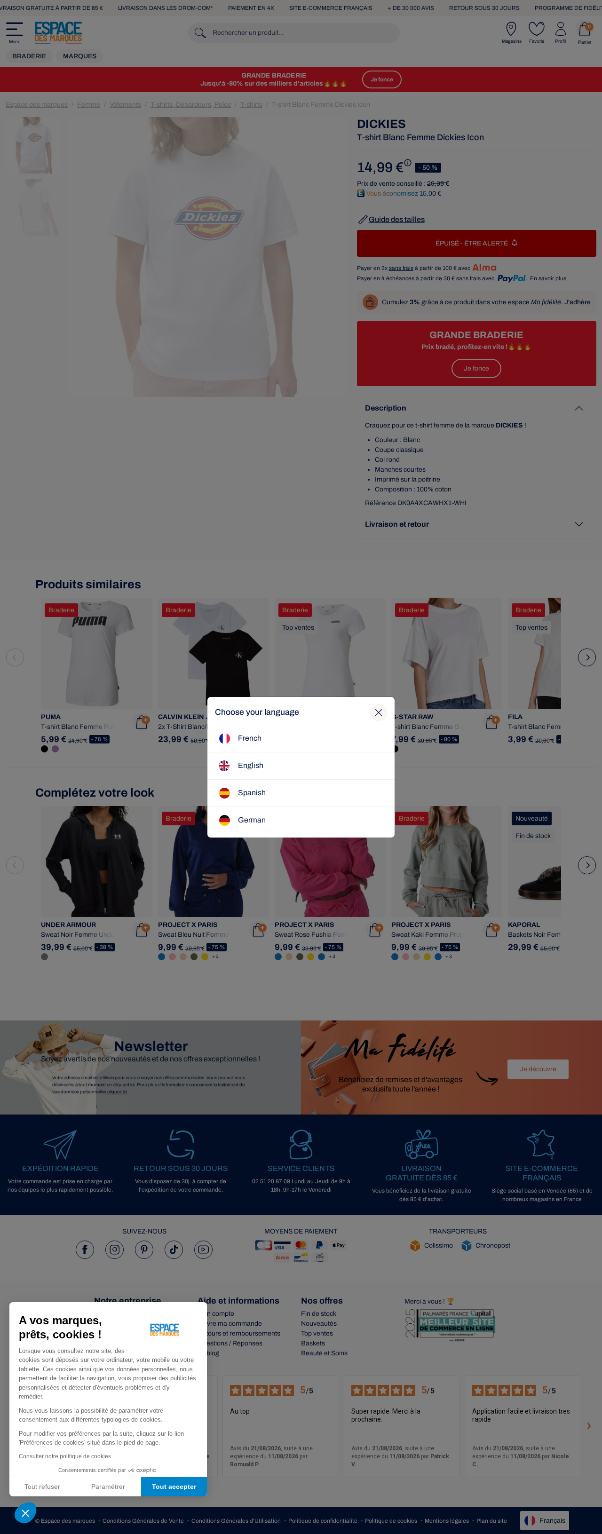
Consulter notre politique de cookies (65, 1456)
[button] (25, 1513)
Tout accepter (174, 1486)
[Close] (378, 712)
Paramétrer (108, 1486)
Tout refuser (42, 1486)
